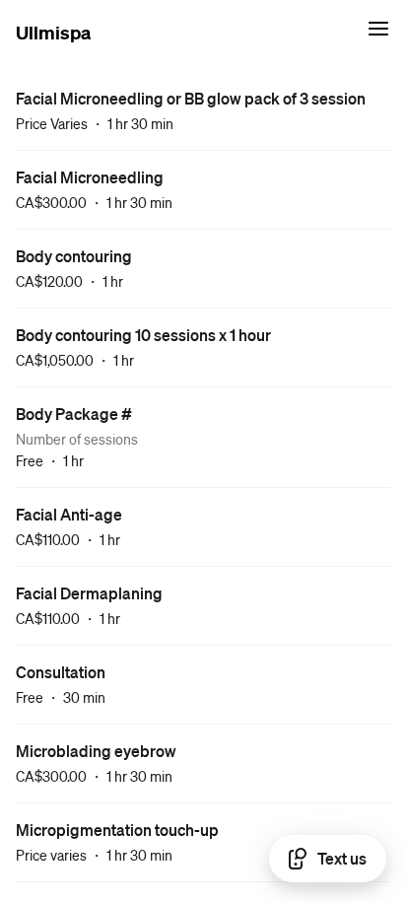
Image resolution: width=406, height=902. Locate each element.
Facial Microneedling (90, 177)
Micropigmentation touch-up (117, 829)
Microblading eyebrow (96, 750)
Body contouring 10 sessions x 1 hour (143, 334)
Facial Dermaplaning (89, 593)
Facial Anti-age (69, 514)
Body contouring (74, 255)
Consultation (60, 671)
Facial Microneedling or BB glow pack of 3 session (191, 98)
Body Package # (74, 413)
